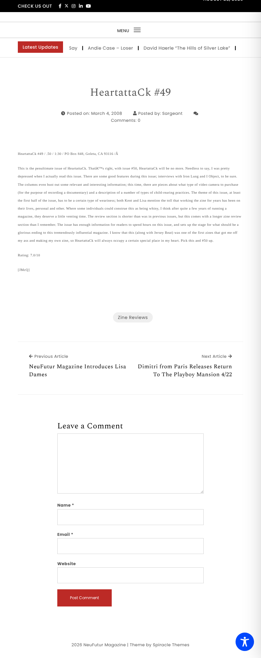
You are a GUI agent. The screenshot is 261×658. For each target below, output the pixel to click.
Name (65, 505)
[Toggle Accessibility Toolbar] (245, 642)
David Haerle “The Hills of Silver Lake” (183, 48)
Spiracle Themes (171, 645)
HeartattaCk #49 (130, 92)
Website (66, 564)
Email (65, 534)
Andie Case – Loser (107, 48)
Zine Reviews (133, 317)
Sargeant (172, 113)
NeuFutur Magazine (104, 645)
